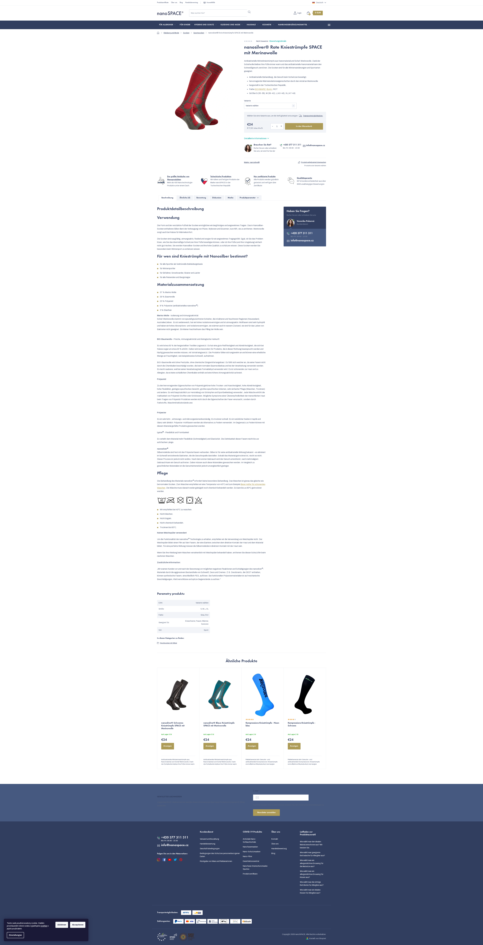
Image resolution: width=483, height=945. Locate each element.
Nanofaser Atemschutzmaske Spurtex (255, 867)
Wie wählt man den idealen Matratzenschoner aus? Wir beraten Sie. (311, 845)
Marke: (252, 162)
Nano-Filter (247, 856)
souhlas (44, 926)
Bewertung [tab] (201, 198)
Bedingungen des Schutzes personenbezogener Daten (220, 854)
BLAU (269, 89)
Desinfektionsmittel (251, 861)
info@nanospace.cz (315, 145)
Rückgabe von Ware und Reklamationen (216, 861)
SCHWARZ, (260, 89)
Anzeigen (167, 746)
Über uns (174, 3)
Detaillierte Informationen (255, 138)
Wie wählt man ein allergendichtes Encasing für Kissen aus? (311, 874)
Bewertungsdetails (277, 41)
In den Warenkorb (304, 126)
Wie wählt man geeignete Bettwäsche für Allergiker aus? (312, 854)
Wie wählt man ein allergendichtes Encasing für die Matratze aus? (311, 863)
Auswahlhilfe (211, 3)
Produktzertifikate (163, 3)
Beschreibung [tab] (167, 198)
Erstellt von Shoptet (317, 938)
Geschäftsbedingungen (210, 849)
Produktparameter (248, 198)
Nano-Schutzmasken (251, 852)
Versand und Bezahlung (209, 839)
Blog (181, 3)
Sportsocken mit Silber (168, 643)
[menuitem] (167, 25)
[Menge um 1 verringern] (273, 126)
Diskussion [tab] (216, 198)
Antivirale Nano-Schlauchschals (249, 840)
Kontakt (274, 839)
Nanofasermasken (250, 847)
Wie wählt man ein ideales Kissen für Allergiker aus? (310, 891)
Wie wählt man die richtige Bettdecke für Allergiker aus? (312, 883)
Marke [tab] (230, 198)
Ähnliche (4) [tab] (185, 198)
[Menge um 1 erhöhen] (281, 126)
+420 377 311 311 (292, 145)
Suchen (249, 12)
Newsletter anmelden (266, 813)
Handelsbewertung (191, 3)
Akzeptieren (77, 925)
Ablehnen (61, 925)
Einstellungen (15, 935)
